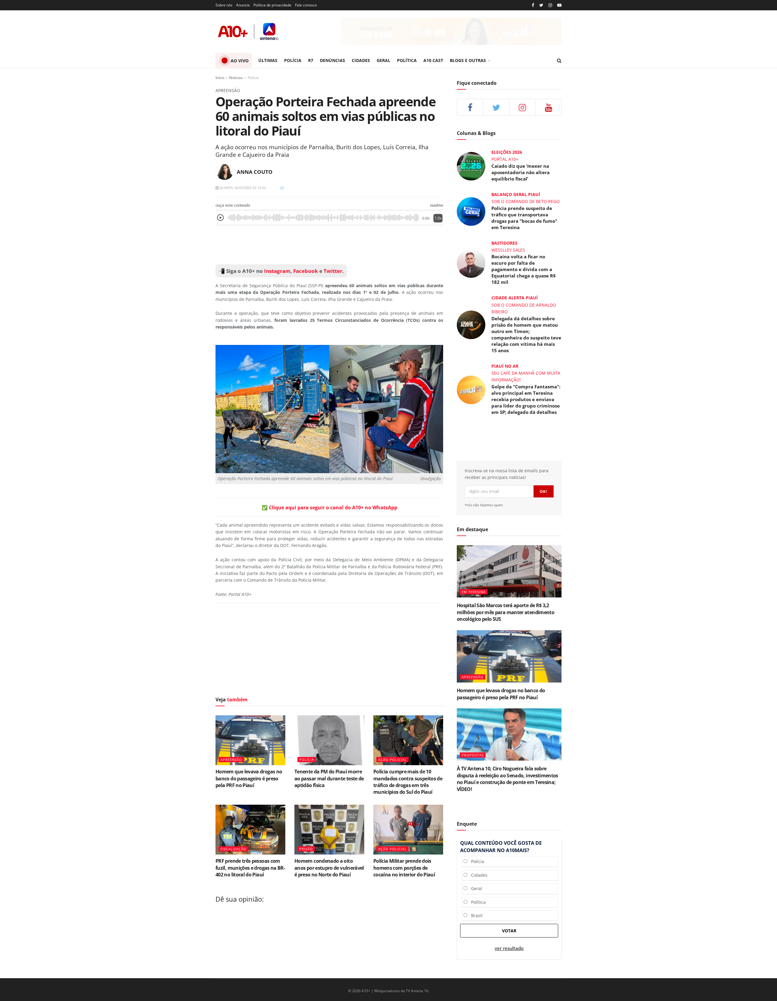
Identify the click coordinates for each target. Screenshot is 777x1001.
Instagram (276, 270)
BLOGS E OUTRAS (468, 60)
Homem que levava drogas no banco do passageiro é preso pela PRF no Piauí (248, 778)
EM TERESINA (474, 592)
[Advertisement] (329, 245)
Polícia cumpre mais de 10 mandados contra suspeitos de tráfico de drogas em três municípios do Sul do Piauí (407, 781)
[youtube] (559, 5)
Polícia (253, 77)
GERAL (383, 60)
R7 (310, 60)
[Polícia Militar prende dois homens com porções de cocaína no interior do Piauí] (408, 830)
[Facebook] (533, 5)
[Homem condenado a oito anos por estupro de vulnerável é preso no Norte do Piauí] (329, 830)
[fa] (548, 107)
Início (219, 77)
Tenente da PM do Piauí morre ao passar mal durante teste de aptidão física (329, 778)
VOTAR (509, 931)
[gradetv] (451, 31)
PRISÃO (306, 849)
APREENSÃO (231, 759)
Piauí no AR (504, 366)
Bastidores (504, 243)
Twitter (333, 270)
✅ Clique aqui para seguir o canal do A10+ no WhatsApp (329, 507)
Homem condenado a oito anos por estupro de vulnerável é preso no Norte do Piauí (329, 868)
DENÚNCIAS (332, 60)
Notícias (236, 77)
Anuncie (243, 5)
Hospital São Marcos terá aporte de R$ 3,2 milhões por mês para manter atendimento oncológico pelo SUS (505, 612)
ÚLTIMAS (267, 60)
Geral (474, 888)
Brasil (475, 915)
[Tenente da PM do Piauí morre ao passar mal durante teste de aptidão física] (329, 740)
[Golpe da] (471, 389)
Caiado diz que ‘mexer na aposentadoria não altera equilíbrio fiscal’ (520, 172)
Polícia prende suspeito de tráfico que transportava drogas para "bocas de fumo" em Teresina (524, 217)
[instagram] (550, 5)
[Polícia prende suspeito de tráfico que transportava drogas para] (471, 211)
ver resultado (509, 948)
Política (476, 902)
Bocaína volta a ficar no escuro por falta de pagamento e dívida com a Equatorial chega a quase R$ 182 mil (523, 269)
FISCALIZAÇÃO (233, 849)
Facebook (305, 270)
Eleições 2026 (506, 152)
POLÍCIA (292, 60)
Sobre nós (223, 5)
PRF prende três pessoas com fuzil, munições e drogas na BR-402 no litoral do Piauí (250, 868)
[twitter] (541, 5)
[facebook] (470, 107)
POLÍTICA (407, 60)
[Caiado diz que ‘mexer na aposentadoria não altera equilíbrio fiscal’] (471, 166)
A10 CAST (433, 60)
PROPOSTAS (473, 755)
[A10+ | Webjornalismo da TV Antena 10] (248, 31)
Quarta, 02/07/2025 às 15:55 (242, 187)
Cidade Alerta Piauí (514, 298)
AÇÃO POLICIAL (392, 759)
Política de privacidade (272, 5)
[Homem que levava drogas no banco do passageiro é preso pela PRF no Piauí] (250, 740)
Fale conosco (306, 5)
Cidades (477, 875)
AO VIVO (240, 61)
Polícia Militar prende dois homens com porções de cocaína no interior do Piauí (404, 868)
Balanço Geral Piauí (515, 194)
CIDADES (361, 60)
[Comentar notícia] (282, 187)
